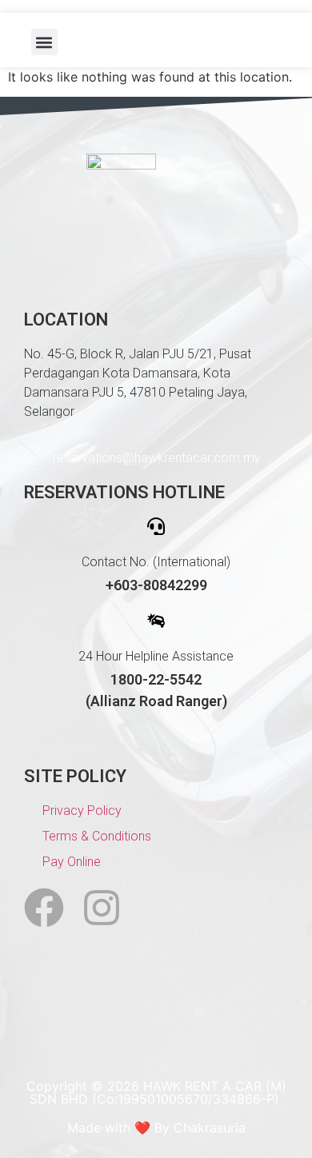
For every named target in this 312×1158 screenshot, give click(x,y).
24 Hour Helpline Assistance (156, 656)
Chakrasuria (210, 1128)
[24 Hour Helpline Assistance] (156, 620)
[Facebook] (44, 908)
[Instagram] (102, 908)
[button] (44, 42)
